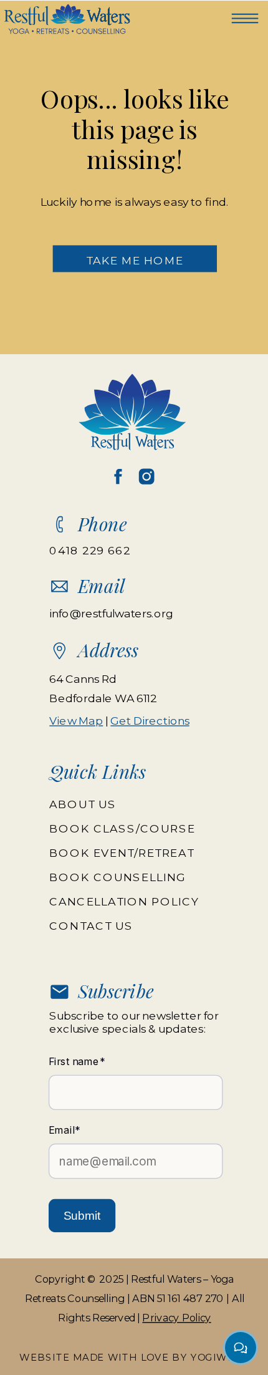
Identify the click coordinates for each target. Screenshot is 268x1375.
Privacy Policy (176, 1317)
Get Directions (149, 721)
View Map (76, 721)
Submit (82, 1216)
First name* (77, 1061)
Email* (64, 1130)
